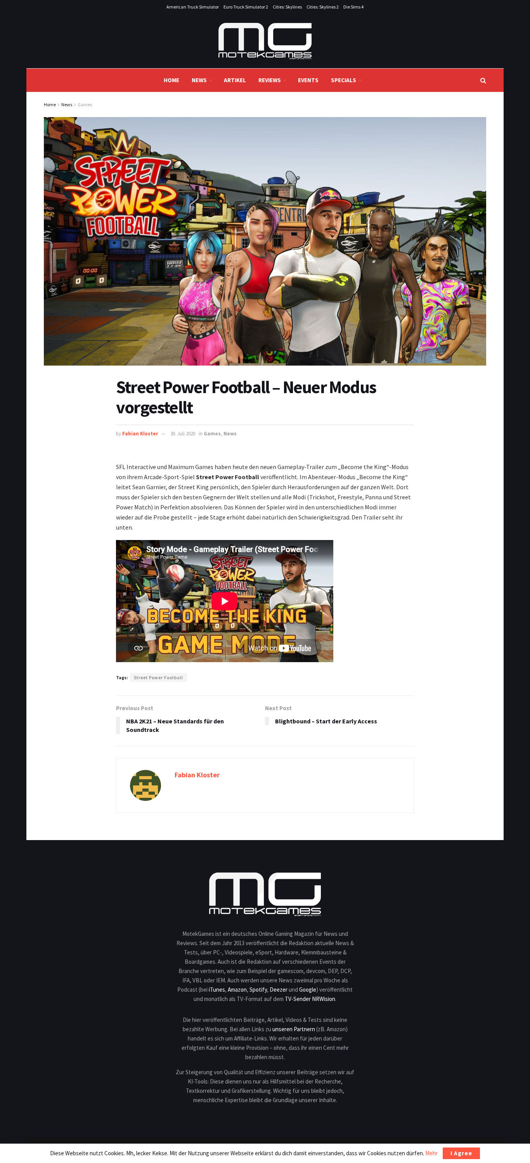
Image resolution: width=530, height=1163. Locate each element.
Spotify (258, 989)
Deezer (279, 989)
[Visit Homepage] (265, 41)
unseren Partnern (293, 1029)
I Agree (461, 1153)
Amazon (237, 989)
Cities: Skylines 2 (323, 7)
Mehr (431, 1153)
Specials (343, 80)
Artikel (235, 80)
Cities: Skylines (287, 7)
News (199, 80)
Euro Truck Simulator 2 (245, 7)
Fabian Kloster (140, 433)
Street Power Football (158, 677)
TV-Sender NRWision (310, 999)
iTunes (217, 989)
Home (171, 80)
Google (307, 989)
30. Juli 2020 (182, 433)
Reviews (269, 80)
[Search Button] (483, 80)
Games (85, 104)
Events (308, 80)
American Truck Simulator (192, 7)
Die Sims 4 (353, 7)
